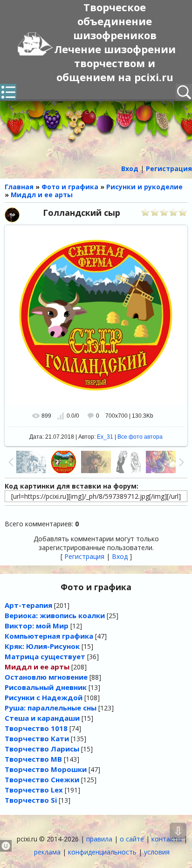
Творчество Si (31, 800)
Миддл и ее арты (37, 666)
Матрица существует (45, 656)
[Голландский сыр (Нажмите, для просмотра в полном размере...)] (96, 316)
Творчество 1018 (36, 728)
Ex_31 (105, 437)
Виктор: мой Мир (37, 625)
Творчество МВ (33, 759)
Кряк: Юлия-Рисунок (42, 646)
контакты (166, 838)
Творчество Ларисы (42, 748)
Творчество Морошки (46, 769)
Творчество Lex (34, 789)
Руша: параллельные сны (50, 707)
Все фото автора (140, 437)
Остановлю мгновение (46, 677)
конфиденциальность (102, 851)
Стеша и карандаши (42, 718)
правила (99, 838)
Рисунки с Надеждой (43, 697)
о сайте (132, 838)
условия (157, 851)
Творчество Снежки (42, 779)
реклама (47, 851)
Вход (120, 556)
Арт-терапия (28, 605)
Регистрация (84, 556)
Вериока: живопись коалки (55, 615)
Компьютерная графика (49, 636)
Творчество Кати (37, 738)
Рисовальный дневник (46, 687)
